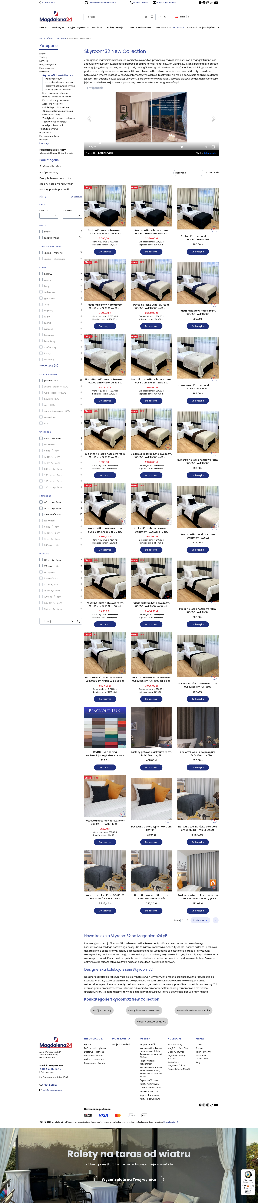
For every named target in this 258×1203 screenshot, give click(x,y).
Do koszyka (105, 251)
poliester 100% (51, 380)
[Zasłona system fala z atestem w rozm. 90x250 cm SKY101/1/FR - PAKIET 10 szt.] (198, 871)
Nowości (43, 139)
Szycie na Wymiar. (149, 1080)
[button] (152, 16)
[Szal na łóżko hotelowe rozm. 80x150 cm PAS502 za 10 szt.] (151, 504)
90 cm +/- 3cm (52, 508)
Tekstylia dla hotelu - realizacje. (58, 118)
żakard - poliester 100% (56, 386)
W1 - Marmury (175, 1044)
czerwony (49, 359)
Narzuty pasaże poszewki (58, 89)
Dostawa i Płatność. (94, 1051)
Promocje (44, 143)
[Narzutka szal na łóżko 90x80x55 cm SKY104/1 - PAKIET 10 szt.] (105, 871)
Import (47, 231)
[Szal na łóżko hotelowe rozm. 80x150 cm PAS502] (198, 507)
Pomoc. (88, 1044)
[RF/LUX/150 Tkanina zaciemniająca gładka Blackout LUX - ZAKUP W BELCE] (105, 728)
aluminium (50, 417)
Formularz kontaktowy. (202, 1057)
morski (47, 322)
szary (47, 316)
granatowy (50, 298)
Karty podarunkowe (49, 136)
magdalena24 (51, 237)
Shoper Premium (169, 1122)
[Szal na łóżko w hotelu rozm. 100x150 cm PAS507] (198, 209)
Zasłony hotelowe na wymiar (60, 85)
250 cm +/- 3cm (53, 609)
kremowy (49, 335)
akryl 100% (49, 405)
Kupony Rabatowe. (149, 1095)
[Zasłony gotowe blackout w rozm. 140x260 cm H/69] (151, 728)
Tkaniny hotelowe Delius (54, 121)
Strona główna (46, 38)
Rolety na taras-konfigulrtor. (148, 1062)
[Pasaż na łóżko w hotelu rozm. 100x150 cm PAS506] (198, 283)
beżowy (48, 273)
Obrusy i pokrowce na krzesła (57, 111)
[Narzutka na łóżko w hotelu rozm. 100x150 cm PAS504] (198, 358)
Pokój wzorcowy (54, 78)
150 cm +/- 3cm (52, 566)
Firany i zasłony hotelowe (55, 93)
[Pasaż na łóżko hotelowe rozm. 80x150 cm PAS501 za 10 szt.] (151, 579)
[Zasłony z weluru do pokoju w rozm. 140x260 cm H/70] (198, 728)
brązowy (48, 310)
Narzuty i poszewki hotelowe (57, 96)
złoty (46, 304)
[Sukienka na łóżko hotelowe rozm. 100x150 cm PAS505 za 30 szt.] (105, 430)
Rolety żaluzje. (46, 68)
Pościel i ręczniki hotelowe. (56, 107)
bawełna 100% (51, 398)
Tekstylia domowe (48, 128)
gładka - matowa (53, 252)
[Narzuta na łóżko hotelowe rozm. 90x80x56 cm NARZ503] (198, 656)
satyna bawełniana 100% (57, 411)
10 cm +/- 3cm (52, 456)
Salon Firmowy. (203, 1051)
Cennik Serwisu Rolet (150, 1087)
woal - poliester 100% (55, 392)
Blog (198, 1062)
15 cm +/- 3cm (52, 462)
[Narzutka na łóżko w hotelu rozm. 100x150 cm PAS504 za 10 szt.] (151, 355)
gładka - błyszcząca (54, 259)
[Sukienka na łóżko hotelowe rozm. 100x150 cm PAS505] (198, 432)
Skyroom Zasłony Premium (176, 1057)
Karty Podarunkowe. (150, 1098)
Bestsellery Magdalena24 (175, 1064)
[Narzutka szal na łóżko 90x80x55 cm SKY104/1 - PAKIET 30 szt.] (198, 799)
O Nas (199, 1044)
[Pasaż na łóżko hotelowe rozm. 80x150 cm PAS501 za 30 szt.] (105, 579)
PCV (46, 423)
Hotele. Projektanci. (150, 1091)
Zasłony (43, 57)
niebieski (48, 328)
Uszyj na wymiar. (47, 64)
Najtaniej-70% (46, 132)
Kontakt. (200, 1048)
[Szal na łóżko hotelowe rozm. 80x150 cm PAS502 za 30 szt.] (105, 504)
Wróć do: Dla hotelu (52, 166)
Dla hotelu (61, 38)
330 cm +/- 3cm (53, 469)
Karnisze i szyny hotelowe (55, 100)
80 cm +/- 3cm (52, 502)
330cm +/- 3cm (52, 545)
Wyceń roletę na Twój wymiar (129, 1179)
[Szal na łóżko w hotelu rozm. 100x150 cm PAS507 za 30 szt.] (105, 206)
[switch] (248, 1191)
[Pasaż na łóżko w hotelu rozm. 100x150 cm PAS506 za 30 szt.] (105, 280)
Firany (42, 53)
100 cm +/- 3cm (52, 514)
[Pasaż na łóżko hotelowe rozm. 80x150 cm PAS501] (198, 582)
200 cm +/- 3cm (53, 602)
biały (46, 286)
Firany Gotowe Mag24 (179, 1069)
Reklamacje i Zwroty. (94, 1063)
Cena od (43, 210)
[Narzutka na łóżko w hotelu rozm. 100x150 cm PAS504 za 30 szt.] (105, 355)
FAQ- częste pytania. (95, 1048)
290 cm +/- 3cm (53, 475)
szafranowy (50, 347)
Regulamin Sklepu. (93, 1055)
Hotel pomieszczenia (53, 125)
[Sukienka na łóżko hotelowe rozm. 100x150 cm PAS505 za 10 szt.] (151, 430)
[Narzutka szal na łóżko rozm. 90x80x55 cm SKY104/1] (151, 871)
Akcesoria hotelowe (52, 103)
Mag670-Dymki (176, 1051)
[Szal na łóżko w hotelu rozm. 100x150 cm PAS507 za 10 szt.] (151, 206)
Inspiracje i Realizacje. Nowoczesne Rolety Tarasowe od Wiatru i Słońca (151, 1053)
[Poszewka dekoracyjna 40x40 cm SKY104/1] (151, 799)
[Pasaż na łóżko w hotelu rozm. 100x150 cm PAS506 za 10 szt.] (151, 280)
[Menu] (253, 1171)
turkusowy (49, 292)
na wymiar (49, 444)
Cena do (67, 210)
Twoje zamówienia (121, 1044)
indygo (47, 353)
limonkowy (49, 341)
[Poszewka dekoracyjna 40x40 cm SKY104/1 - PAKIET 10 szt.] (105, 796)
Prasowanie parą (51, 114)
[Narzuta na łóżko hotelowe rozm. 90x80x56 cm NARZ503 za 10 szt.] (151, 653)
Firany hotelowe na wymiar (59, 82)
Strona (177, 920)
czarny (47, 280)
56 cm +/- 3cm (52, 438)
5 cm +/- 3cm (51, 450)
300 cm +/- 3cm (53, 481)
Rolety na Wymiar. (149, 1083)
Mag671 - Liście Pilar (178, 1048)
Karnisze (43, 60)
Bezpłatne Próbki (148, 1044)
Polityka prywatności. (95, 1059)
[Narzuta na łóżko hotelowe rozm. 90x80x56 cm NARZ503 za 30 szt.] (105, 653)
